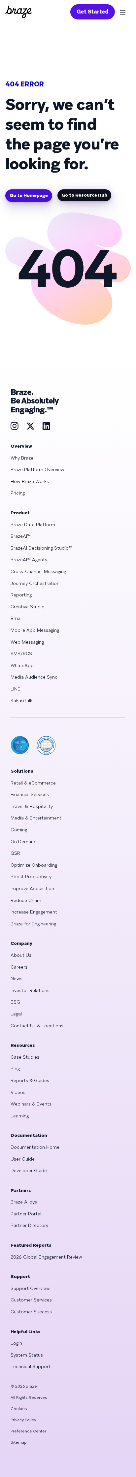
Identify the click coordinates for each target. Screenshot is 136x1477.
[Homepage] (18, 12)
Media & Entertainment (36, 818)
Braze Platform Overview (37, 469)
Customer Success (31, 1312)
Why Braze (22, 458)
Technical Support (31, 1366)
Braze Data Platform (33, 525)
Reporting (21, 595)
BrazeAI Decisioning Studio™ (41, 548)
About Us (21, 955)
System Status (27, 1355)
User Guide (23, 1159)
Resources (23, 1045)
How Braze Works (30, 481)
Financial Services (30, 794)
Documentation (29, 1135)
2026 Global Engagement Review (46, 1257)
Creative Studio (28, 607)
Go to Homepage (29, 195)
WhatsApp (22, 665)
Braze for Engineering (33, 924)
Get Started (93, 11)
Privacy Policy (23, 1420)
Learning (20, 1116)
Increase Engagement (34, 912)
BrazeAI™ (21, 536)
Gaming (19, 830)
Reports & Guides (30, 1080)
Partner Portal (26, 1214)
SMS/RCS (21, 654)
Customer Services (31, 1300)
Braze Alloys (24, 1202)
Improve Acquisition (32, 888)
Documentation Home (35, 1147)
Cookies (19, 1408)
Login (16, 1343)
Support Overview (30, 1288)
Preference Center (28, 1431)
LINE (15, 689)
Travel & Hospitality (32, 806)
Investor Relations (30, 990)
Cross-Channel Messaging (38, 571)
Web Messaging (27, 642)
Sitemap (19, 1442)
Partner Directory (29, 1225)
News (16, 978)
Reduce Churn (26, 900)
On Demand (24, 842)
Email (16, 618)
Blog (15, 1069)
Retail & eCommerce (33, 783)
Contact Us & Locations (37, 1026)
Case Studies (25, 1057)
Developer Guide (29, 1170)
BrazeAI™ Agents (29, 559)
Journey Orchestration (35, 583)
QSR (15, 853)
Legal (16, 1014)
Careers (19, 967)
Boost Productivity (31, 877)
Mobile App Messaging (35, 630)
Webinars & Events (31, 1104)
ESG (15, 1002)
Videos (18, 1092)
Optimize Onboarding (34, 865)
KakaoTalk (21, 700)
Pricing (18, 493)
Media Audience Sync (34, 677)
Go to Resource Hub (84, 195)
